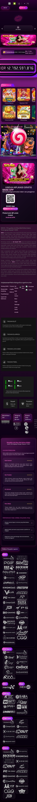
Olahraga (17, 304)
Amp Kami (23, 287)
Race (16, 299)
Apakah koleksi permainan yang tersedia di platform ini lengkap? (17, 530)
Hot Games (18, 29)
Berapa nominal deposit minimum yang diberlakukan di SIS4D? (17, 523)
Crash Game (16, 308)
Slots (16, 291)
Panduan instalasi (10, 209)
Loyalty (12, 289)
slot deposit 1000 (17, 242)
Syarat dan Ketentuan (4, 298)
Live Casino (16, 295)
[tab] (28, 126)
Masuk (5, 7)
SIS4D (2, 232)
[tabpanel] (18, 40)
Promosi (12, 286)
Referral (12, 292)
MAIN (9, 95)
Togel (16, 301)
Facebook (31, 286)
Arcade (16, 312)
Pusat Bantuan (5, 294)
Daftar (23, 7)
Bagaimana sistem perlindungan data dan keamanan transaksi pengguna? (17, 537)
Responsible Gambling (4, 290)
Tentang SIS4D (4, 286)
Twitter (30, 290)
